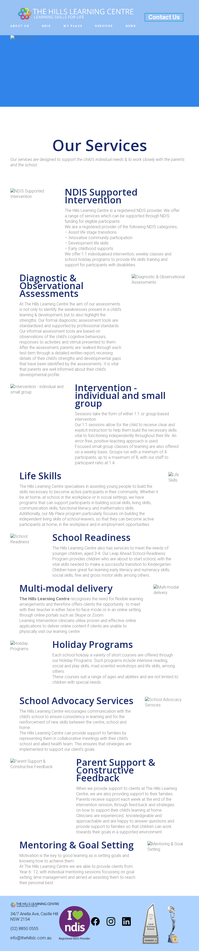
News (131, 26)
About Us (20, 26)
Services (104, 26)
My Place (72, 26)
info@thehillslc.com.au (30, 937)
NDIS (46, 26)
